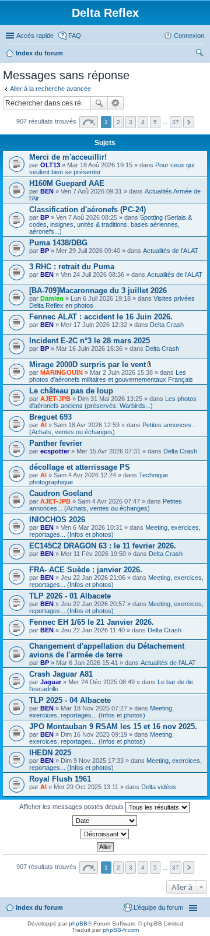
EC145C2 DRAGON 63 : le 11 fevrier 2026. (102, 545)
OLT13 (50, 164)
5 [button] (155, 122)
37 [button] (175, 122)
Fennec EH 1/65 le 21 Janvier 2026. (91, 622)
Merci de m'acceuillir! (68, 157)
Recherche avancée (116, 103)
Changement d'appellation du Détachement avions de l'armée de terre (106, 650)
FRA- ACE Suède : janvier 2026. (85, 569)
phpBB (78, 923)
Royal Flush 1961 (60, 779)
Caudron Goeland (61, 493)
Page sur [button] (88, 122)
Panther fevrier (55, 443)
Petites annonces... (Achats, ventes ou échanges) (113, 428)
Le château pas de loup (71, 390)
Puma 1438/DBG (58, 242)
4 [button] (143, 122)
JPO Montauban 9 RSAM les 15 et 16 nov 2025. (113, 726)
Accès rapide (35, 35)
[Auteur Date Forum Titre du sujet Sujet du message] (105, 820)
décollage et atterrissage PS (79, 467)
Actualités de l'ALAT (170, 250)
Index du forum (39, 53)
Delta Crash (167, 324)
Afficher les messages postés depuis (72, 806)
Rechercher (99, 103)
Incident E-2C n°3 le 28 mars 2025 (89, 340)
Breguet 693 (50, 417)
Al (43, 424)
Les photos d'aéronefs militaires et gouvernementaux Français (111, 376)
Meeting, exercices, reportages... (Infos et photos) (101, 712)
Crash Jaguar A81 (61, 674)
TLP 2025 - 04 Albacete (70, 700)
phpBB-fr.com (121, 930)
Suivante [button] (188, 122)
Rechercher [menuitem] (199, 54)
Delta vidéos (158, 786)
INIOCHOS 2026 (57, 519)
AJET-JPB (55, 398)
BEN (47, 191)
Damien (52, 298)
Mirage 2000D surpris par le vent (87, 364)
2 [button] (118, 122)
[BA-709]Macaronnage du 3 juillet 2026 (98, 290)
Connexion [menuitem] (189, 35)
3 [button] (130, 122)
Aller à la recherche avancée (50, 88)
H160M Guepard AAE (66, 183)
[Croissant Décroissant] (105, 834)
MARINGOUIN (61, 372)
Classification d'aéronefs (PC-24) (87, 209)
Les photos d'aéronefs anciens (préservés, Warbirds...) (113, 402)
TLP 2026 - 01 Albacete (70, 596)
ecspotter (54, 451)
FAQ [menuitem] (74, 35)
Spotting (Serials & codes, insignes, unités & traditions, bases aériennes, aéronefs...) (110, 224)
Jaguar (50, 681)
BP (44, 217)
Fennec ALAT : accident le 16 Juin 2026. (101, 316)
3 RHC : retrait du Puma (71, 266)
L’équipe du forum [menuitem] (158, 907)
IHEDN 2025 (50, 752)
